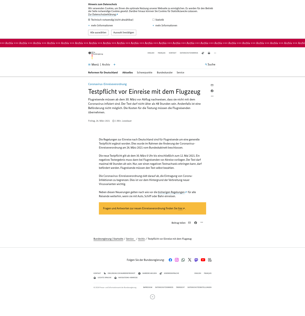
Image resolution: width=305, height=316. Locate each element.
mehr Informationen (102, 25)
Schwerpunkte (145, 72)
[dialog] (152, 19)
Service (181, 72)
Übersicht (180, 287)
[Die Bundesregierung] (95, 55)
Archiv (141, 238)
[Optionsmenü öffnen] (212, 96)
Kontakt (172, 53)
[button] (215, 53)
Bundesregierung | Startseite (108, 238)
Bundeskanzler (165, 72)
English (151, 53)
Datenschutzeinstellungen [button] (199, 287)
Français (161, 53)
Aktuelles (127, 72)
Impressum (147, 287)
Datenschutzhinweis (189, 53)
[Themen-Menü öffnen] (114, 64)
